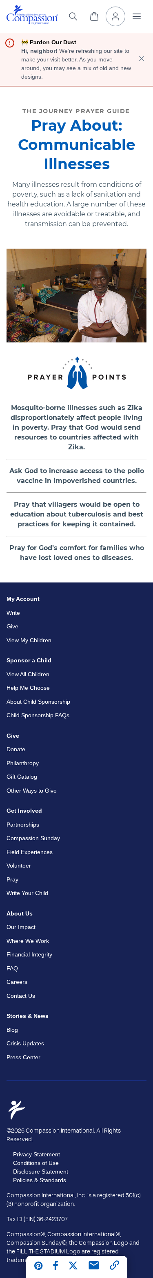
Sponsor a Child (29, 660)
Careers (17, 982)
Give (12, 626)
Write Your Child (27, 893)
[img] (32, 15)
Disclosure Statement (40, 1171)
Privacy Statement (36, 1154)
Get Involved (24, 810)
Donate (16, 749)
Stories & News (28, 1016)
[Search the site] (73, 16)
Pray (12, 879)
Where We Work (28, 941)
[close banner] (141, 59)
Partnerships (23, 824)
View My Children (29, 640)
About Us (20, 913)
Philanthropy (23, 763)
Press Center (23, 1057)
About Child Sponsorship (38, 701)
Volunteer (19, 865)
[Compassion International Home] (32, 23)
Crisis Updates (25, 1043)
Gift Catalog (22, 776)
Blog (12, 1029)
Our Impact (21, 927)
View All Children (28, 674)
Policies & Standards (39, 1180)
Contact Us (21, 995)
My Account (23, 599)
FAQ (12, 968)
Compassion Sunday (33, 838)
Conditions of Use (36, 1163)
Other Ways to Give (32, 790)
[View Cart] (94, 16)
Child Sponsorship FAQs (38, 715)
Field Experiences (30, 852)
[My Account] (115, 16)
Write (13, 613)
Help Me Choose (28, 687)
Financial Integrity (29, 954)
